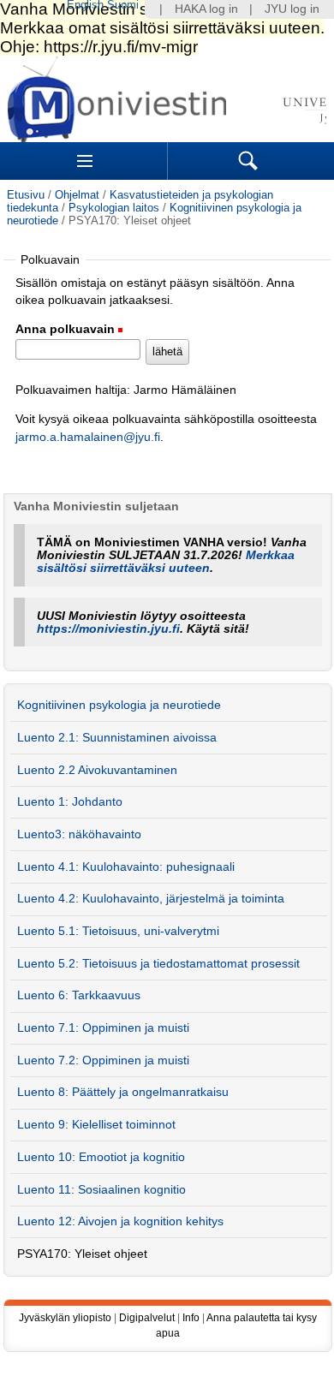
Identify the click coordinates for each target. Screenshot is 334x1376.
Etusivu (26, 194)
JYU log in (292, 9)
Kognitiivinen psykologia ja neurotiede (119, 705)
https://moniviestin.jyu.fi (108, 628)
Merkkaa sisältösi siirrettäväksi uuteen (166, 562)
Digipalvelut (147, 1318)
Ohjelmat (77, 194)
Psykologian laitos (114, 207)
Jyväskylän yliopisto (65, 1318)
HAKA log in (206, 9)
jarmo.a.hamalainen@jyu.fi (87, 437)
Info (191, 1318)
